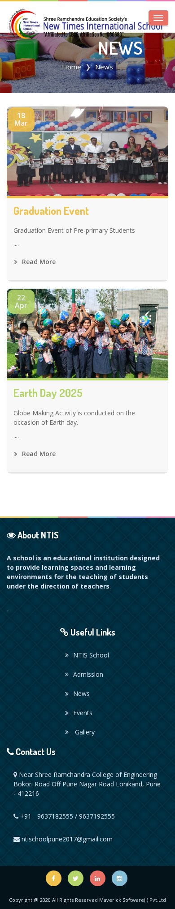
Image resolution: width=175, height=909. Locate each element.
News (81, 693)
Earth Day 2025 (48, 393)
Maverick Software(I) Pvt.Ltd (132, 899)
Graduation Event (51, 211)
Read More (38, 261)
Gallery (84, 732)
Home (71, 66)
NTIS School (91, 655)
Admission (88, 674)
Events (82, 712)
